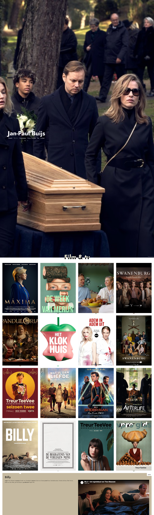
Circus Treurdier (31, 138)
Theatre (10, 138)
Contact (42, 138)
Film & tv (16, 138)
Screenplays (22, 138)
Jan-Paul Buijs (26, 133)
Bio (38, 138)
